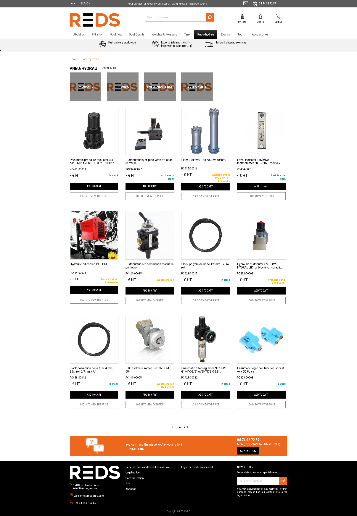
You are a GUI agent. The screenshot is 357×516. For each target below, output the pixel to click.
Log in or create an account (197, 467)
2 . (181, 426)
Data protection (135, 478)
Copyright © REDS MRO (178, 511)
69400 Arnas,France (85, 488)
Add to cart (94, 186)
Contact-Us (248, 451)
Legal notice (133, 472)
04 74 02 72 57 (267, 3)
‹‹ (173, 426)
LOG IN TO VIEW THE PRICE (94, 196)
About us (131, 489)
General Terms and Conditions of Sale (148, 467)
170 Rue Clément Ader (86, 485)
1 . (176, 426)
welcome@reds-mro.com (89, 495)
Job (128, 483)
